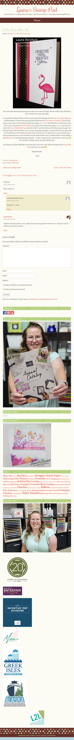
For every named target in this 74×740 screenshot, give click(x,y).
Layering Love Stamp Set (54, 121)
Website (5, 280)
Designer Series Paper (48, 475)
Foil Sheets (31, 479)
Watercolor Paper (62, 493)
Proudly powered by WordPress (27, 735)
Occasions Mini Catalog (42, 484)
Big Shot (21, 475)
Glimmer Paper (65, 479)
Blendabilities (31, 476)
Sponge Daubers (39, 490)
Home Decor (42, 482)
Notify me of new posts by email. (14, 289)
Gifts (59, 479)
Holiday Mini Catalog (28, 481)
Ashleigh (6, 217)
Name (5, 271)
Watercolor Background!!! (12, 168)
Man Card (7, 484)
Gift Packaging (51, 479)
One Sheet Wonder (64, 484)
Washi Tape (15, 163)
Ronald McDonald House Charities (59, 487)
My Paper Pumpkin (20, 484)
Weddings (6, 496)
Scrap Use (8, 163)
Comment (6, 246)
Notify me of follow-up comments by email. (18, 285)
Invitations (54, 482)
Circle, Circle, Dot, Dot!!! (62, 168)
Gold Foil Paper (27, 126)
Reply (5, 193)
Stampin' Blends (52, 490)
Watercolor (53, 493)
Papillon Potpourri (7, 487)
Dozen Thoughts (64, 476)
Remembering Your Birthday (34, 487)
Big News (14, 476)
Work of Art (13, 496)
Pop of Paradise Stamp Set (62, 118)
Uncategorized (13, 160)
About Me (7, 475)
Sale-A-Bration (10, 490)
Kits (58, 482)
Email (5, 276)
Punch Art (14, 487)
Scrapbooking (20, 490)
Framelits (40, 478)
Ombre (56, 484)
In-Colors (49, 482)
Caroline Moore (51, 735)
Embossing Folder (11, 478)
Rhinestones (10, 138)
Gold (5, 481)
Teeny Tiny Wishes (17, 493)
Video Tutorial (30, 493)
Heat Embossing (12, 482)
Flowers (24, 478)
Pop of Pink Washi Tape (18, 128)
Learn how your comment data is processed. (42, 299)
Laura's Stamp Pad (37, 9)
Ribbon (45, 487)
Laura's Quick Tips (65, 482)
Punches (22, 487)
